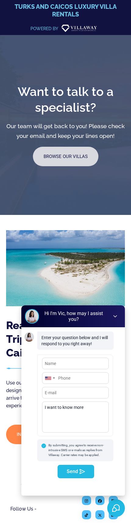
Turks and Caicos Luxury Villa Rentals (66, 10)
